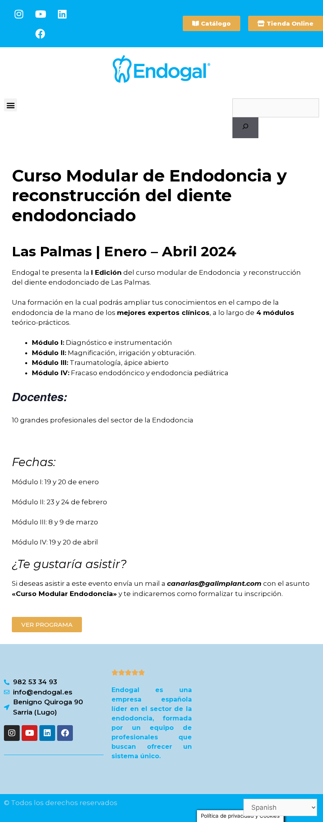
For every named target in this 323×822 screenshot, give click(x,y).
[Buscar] (245, 128)
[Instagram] (19, 14)
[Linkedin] (62, 14)
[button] (10, 104)
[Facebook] (40, 33)
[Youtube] (40, 14)
